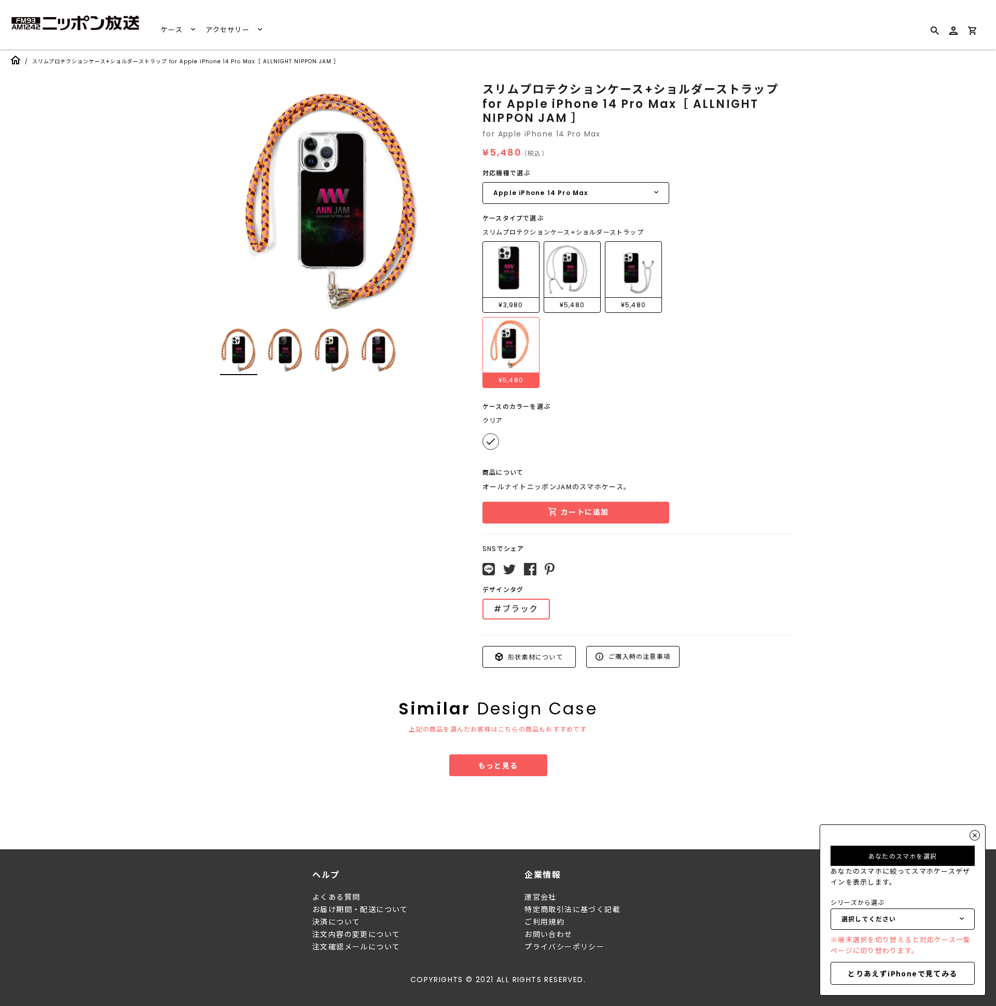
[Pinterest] (550, 569)
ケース (173, 30)
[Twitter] (509, 569)
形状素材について (534, 656)
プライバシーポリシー (564, 947)
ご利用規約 (544, 922)
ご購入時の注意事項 (638, 656)
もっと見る (498, 765)
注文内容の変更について (356, 934)
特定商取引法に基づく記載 (572, 909)
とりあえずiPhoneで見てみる (902, 973)
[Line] (488, 569)
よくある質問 (336, 897)
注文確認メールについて (356, 947)
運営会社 (540, 897)
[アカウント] (953, 35)
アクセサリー (228, 30)
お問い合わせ (548, 934)
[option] (332, 199)
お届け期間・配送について (360, 909)
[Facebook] (530, 569)
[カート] (972, 32)
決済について (336, 922)
